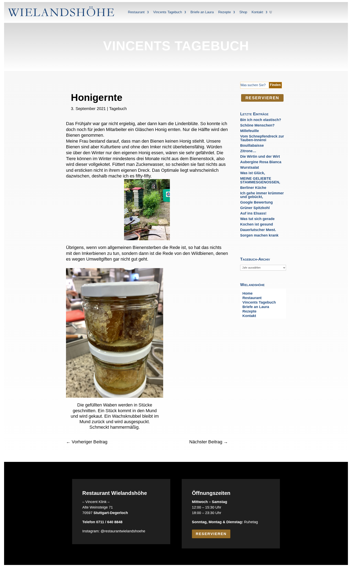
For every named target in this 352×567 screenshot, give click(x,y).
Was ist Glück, (252, 173)
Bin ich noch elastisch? (260, 120)
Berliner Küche (253, 188)
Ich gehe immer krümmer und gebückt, (262, 195)
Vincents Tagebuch (167, 12)
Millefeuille (249, 131)
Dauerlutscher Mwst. (258, 230)
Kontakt (257, 12)
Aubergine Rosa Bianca (260, 162)
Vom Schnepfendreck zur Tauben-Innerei (262, 138)
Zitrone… (248, 151)
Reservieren (211, 534)
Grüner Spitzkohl (255, 208)
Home (247, 293)
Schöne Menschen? (257, 125)
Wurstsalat (249, 167)
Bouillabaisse (252, 145)
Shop (243, 12)
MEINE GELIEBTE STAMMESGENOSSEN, (260, 180)
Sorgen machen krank (259, 235)
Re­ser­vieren (262, 98)
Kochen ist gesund (256, 224)
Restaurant (136, 12)
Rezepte (224, 12)
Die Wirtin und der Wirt (260, 156)
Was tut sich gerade (257, 219)
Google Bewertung (256, 202)
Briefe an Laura (202, 12)
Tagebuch (118, 108)
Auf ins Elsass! (253, 213)
